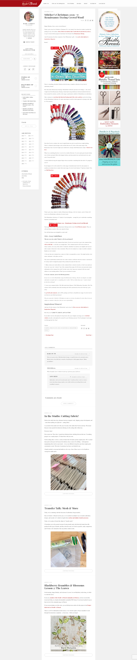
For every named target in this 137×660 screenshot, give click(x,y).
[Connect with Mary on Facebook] (25, 69)
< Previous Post (48, 335)
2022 (23, 141)
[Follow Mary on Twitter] (29, 69)
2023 (30, 138)
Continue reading (78, 494)
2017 (30, 146)
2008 (23, 160)
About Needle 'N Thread (27, 173)
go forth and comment (51, 293)
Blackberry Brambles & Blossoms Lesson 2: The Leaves (28, 105)
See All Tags (29, 126)
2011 (30, 155)
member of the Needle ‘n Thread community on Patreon (64, 598)
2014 (23, 152)
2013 (30, 152)
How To (46, 3)
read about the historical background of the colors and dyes (67, 97)
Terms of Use (25, 184)
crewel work (49, 327)
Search (102, 3)
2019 (30, 144)
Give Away (58, 327)
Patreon (93, 3)
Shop (85, 3)
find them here (50, 170)
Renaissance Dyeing (79, 33)
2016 (23, 149)
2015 (30, 149)
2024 (23, 138)
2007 (30, 160)
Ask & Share (24, 175)
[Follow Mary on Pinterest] (33, 69)
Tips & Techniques (58, 3)
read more (30, 38)
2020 (23, 144)
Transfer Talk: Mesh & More (29, 101)
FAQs (23, 177)
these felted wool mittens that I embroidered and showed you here (74, 31)
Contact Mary (30, 42)
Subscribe (26, 58)
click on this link (48, 244)
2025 (29, 135)
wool (46, 330)
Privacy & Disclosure (27, 185)
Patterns (71, 3)
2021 (30, 141)
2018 (23, 146)
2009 (30, 158)
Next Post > (89, 335)
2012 (23, 155)
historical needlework (70, 327)
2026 (23, 135)
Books (79, 3)
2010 (23, 158)
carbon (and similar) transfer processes (78, 518)
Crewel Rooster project (80, 227)
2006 (23, 163)
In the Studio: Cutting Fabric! (61, 416)
